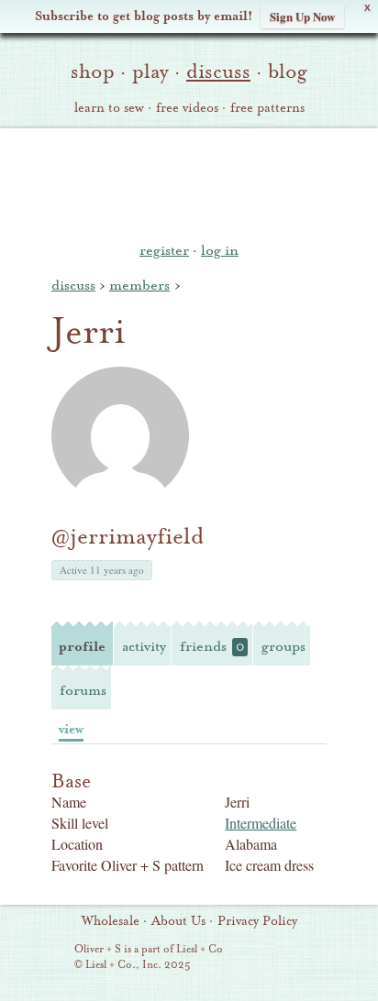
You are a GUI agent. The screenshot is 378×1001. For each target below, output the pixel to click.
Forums (83, 690)
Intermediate (260, 822)
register (164, 250)
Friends (212, 646)
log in (220, 250)
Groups (283, 646)
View (71, 729)
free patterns (267, 108)
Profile (82, 646)
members (139, 285)
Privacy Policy (257, 921)
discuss (218, 71)
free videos (187, 108)
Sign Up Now (302, 16)
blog (287, 71)
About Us (178, 921)
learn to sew (109, 108)
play (150, 71)
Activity (144, 646)
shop (93, 71)
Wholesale (110, 921)
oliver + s (189, 182)
